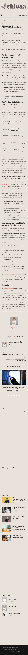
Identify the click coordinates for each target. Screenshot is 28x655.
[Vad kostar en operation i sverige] (6, 538)
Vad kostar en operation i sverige (18, 536)
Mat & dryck (11, 651)
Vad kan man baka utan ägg (18, 517)
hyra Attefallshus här (9, 288)
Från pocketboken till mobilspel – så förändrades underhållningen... (14, 389)
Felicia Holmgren (15, 613)
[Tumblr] (22, 15)
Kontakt (18, 651)
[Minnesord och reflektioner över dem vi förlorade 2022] (6, 500)
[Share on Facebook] (17, 336)
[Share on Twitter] (19, 336)
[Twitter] (17, 15)
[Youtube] (23, 15)
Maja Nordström (9, 29)
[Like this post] (15, 336)
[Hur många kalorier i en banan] (6, 510)
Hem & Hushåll (12, 649)
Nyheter (9, 647)
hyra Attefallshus (14, 275)
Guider (5, 649)
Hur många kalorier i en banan (18, 508)
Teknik (23, 647)
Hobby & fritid (20, 649)
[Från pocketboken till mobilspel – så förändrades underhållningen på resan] (14, 377)
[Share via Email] (22, 336)
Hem (2, 20)
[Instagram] (19, 15)
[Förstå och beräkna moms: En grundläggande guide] (6, 528)
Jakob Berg (12, 599)
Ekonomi (18, 647)
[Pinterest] (20, 15)
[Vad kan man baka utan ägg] (6, 519)
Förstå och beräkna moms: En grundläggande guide (18, 528)
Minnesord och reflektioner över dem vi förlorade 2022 (19, 499)
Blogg (2, 23)
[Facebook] (15, 15)
